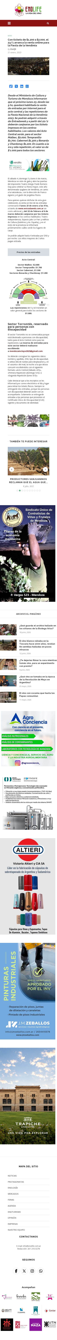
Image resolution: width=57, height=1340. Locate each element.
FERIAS (11, 1199)
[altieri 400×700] (27, 839)
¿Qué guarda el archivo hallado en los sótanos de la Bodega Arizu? (37, 627)
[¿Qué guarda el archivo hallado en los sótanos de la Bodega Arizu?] (8, 629)
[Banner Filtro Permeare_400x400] (27, 776)
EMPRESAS (13, 1224)
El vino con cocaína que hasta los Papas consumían (37, 694)
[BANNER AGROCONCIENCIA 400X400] (27, 712)
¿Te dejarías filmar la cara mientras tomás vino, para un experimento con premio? (38, 663)
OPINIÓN (12, 1218)
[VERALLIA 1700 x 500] (28, 161)
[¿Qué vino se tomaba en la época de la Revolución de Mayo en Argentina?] (8, 680)
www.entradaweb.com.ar (30, 208)
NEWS (10, 36)
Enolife (13, 49)
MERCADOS (13, 1193)
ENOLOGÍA (13, 1187)
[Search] (47, 23)
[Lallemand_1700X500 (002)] (28, 416)
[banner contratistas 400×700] (27, 507)
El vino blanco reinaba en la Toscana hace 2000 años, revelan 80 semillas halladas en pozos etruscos (37, 645)
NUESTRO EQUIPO (16, 1230)
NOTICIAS (12, 1175)
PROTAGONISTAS (16, 1181)
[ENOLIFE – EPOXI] (27, 944)
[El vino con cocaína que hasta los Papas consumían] (8, 697)
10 (40, 490)
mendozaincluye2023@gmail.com (26, 351)
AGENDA (12, 1205)
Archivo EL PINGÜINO (28, 614)
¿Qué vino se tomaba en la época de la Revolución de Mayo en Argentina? (37, 679)
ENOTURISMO (14, 1212)
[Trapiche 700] (27, 1049)
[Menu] (9, 23)
